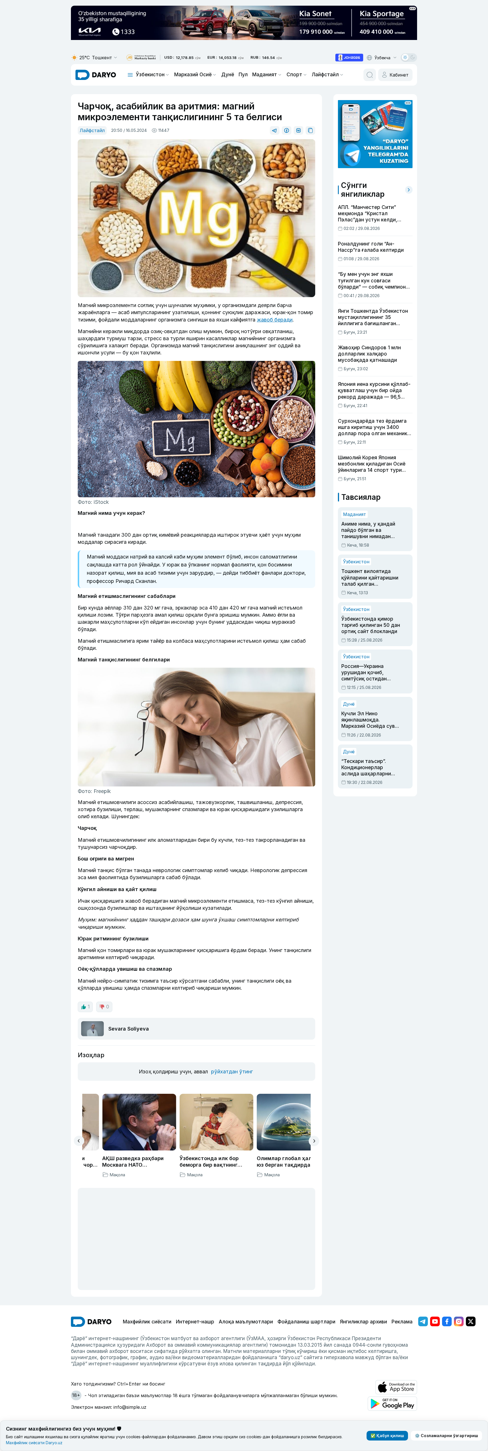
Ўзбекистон (150, 74)
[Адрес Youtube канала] (435, 1321)
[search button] (369, 75)
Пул (243, 74)
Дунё (227, 74)
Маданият (264, 74)
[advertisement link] (349, 58)
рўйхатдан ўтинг (232, 1071)
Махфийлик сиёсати (147, 1322)
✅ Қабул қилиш (387, 1435)
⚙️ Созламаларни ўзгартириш (446, 1435)
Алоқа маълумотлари (246, 1322)
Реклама (402, 1322)
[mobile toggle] (130, 75)
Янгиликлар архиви (363, 1322)
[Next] (314, 1141)
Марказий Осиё (193, 74)
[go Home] (91, 1322)
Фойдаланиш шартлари (306, 1322)
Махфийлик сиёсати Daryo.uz (34, 1442)
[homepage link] (95, 75)
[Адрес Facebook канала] (447, 1321)
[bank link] (141, 57)
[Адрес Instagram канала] (459, 1321)
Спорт (294, 74)
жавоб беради (275, 320)
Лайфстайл (325, 74)
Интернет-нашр (195, 1322)
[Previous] (79, 1141)
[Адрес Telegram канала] (423, 1321)
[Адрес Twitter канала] (471, 1321)
